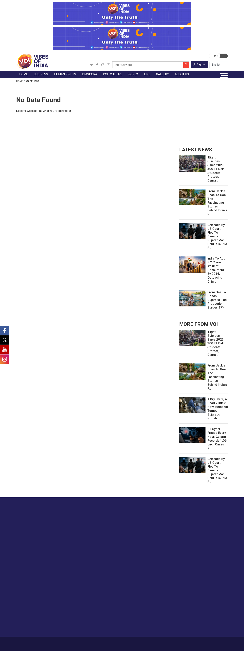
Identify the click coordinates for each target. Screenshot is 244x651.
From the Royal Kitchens (184, 540)
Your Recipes (176, 545)
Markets (54, 549)
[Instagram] (103, 65)
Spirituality (211, 589)
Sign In (201, 64)
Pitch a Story (195, 611)
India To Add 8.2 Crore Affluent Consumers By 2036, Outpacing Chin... (216, 269)
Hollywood (127, 540)
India (52, 536)
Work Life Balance (216, 567)
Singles (209, 563)
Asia (96, 540)
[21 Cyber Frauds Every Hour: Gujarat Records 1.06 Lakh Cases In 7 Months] (192, 434)
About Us (41, 642)
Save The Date (29, 598)
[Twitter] (91, 65)
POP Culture (124, 531)
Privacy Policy (84, 642)
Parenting (211, 554)
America (99, 536)
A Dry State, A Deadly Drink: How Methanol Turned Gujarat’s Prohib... (217, 408)
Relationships (213, 549)
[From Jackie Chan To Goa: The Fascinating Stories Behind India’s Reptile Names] (192, 197)
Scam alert (194, 607)
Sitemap (98, 642)
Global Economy (59, 545)
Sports (209, 580)
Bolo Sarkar (146, 545)
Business (50, 531)
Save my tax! (57, 554)
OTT (123, 545)
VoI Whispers (147, 540)
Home (19, 81)
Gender (209, 545)
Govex (140, 531)
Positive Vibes (28, 563)
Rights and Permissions (202, 629)
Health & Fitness (215, 572)
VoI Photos (27, 620)
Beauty (209, 585)
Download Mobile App (208, 643)
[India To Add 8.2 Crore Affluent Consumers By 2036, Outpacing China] (192, 264)
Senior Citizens (214, 558)
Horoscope (212, 536)
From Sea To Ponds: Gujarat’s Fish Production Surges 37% (217, 299)
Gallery (20, 593)
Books (124, 549)
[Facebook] (97, 65)
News (78, 536)
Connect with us (209, 514)
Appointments (148, 549)
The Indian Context (31, 545)
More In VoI (191, 593)
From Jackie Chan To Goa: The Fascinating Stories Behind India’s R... (217, 202)
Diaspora (95, 531)
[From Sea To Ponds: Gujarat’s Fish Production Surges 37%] (192, 298)
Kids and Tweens (216, 576)
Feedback (68, 642)
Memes (24, 616)
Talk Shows (27, 602)
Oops (190, 616)
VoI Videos (27, 607)
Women (210, 540)
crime (23, 554)
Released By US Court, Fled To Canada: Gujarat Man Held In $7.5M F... (217, 236)
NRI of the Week (104, 545)
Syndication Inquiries (200, 620)
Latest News (27, 540)
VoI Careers (194, 625)
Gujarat (24, 549)
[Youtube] (109, 65)
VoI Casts (26, 611)
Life (204, 531)
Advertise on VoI (198, 598)
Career (29, 642)
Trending (25, 536)
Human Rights (79, 531)
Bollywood (126, 536)
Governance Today (151, 536)
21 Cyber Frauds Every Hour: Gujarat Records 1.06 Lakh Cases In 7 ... (217, 438)
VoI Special (27, 558)
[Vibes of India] (32, 61)
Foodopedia (172, 531)
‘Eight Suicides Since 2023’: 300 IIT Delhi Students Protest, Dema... (216, 168)
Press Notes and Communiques (207, 602)
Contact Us (55, 642)
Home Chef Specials (181, 536)
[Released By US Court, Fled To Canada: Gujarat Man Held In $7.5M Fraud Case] (192, 230)
